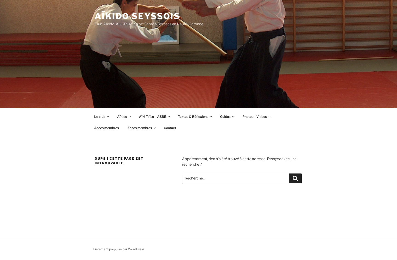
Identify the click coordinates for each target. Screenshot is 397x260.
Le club (99, 116)
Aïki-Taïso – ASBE (152, 116)
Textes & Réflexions (193, 116)
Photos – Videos (254, 116)
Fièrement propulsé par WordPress (119, 249)
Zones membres (140, 128)
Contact (170, 128)
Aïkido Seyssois (137, 16)
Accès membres (106, 128)
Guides (225, 116)
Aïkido (122, 116)
